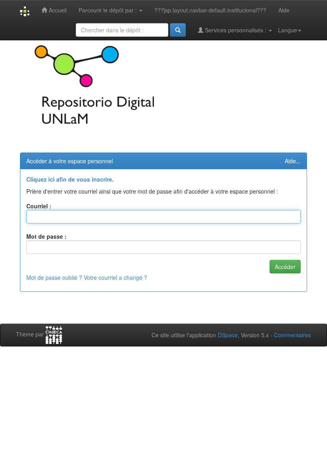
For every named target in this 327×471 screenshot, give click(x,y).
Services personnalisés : (235, 30)
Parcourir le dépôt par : (108, 10)
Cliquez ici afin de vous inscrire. (70, 179)
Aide (284, 10)
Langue (287, 30)
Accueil (57, 10)
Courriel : (38, 206)
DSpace (228, 335)
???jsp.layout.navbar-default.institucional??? (210, 10)
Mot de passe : (46, 236)
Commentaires (292, 335)
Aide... (293, 161)
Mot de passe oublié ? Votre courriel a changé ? (86, 277)
